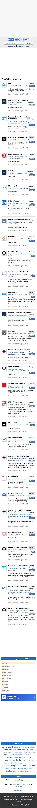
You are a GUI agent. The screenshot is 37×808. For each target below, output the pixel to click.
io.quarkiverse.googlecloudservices (20, 514)
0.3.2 (10, 256)
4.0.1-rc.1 (32, 295)
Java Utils (11, 331)
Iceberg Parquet (13, 201)
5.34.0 (30, 123)
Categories (12, 46)
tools (15, 771)
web (22, 771)
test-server (20, 496)
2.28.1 (29, 140)
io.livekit (11, 140)
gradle (15, 757)
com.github (12, 550)
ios (30, 757)
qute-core (23, 173)
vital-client (19, 425)
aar (3, 747)
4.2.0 (33, 334)
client (31, 750)
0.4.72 (33, 612)
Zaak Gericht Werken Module (18, 272)
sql (25, 768)
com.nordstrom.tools (15, 334)
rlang (29, 766)
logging (31, 760)
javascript (8, 760)
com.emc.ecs (12, 295)
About (27, 46)
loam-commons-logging (18, 157)
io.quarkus (11, 102)
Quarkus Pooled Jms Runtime (18, 456)
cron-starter (19, 535)
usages (31, 83)
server (7, 768)
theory (23, 404)
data (25, 752)
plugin (14, 766)
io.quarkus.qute (13, 173)
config (16, 752)
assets (32, 747)
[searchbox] (14, 43)
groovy (22, 757)
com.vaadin (12, 188)
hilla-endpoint (22, 188)
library (25, 760)
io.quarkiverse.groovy (15, 352)
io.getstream (12, 222)
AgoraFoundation (14, 366)
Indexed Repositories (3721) (18, 659)
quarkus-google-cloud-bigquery (19, 516)
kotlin (19, 760)
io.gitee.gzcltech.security (16, 386)
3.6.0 (25, 86)
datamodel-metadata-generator (19, 592)
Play (18, 784)
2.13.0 (27, 460)
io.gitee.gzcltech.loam (15, 156)
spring (20, 768)
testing (9, 771)
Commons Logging (15, 154)
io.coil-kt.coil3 (13, 86)
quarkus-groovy (13, 354)
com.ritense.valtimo (14, 274)
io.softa (10, 535)
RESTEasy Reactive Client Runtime (20, 312)
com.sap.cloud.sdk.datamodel (18, 590)
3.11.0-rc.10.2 (25, 371)
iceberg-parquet (29, 203)
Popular (20, 46)
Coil (9, 83)
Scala (15, 784)
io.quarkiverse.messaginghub (18, 458)
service (14, 768)
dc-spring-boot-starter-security (18, 612)
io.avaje (10, 239)
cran (21, 752)
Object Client (12, 292)
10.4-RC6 (29, 239)
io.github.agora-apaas (15, 369)
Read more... (18, 790)
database (31, 752)
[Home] (18, 41)
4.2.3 (21, 388)
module (21, 763)
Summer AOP (13, 251)
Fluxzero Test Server (15, 493)
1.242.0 (28, 496)
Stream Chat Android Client (18, 219)
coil (20, 86)
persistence (6, 766)
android (9, 747)
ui (18, 771)
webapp (28, 771)
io (27, 757)
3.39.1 (18, 104)
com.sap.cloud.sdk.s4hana (17, 440)
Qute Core (11, 171)
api (23, 747)
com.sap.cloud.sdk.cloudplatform (19, 121)
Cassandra (18, 786)
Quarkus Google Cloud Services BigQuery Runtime (19, 511)
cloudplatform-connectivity (17, 123)
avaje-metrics (19, 239)
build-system (15, 750)
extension (21, 755)
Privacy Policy (25, 805)
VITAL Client (12, 422)
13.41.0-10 (11, 276)
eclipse (7, 755)
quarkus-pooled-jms (16, 460)
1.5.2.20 (12, 205)
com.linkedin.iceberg (15, 203)
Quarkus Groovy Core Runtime (19, 350)
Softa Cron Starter (14, 532)
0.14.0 (31, 479)
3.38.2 (23, 354)
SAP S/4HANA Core (15, 437)
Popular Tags (18, 743)
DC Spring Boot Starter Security (19, 608)
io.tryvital (11, 425)
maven (7, 763)
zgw (24, 274)
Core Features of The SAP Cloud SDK (21, 566)
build (5, 750)
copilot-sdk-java (22, 550)
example (14, 755)
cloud (10, 752)
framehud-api (23, 479)
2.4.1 (26, 535)
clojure (5, 752)
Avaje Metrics (13, 236)
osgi (31, 763)
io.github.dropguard (15, 254)
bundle (25, 750)
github (9, 757)
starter (29, 768)
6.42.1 (15, 224)
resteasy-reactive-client (17, 317)
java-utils (27, 334)
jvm (14, 760)
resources (22, 766)
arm (27, 747)
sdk (33, 766)
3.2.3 (23, 158)
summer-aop (27, 254)
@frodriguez (26, 780)
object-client (23, 295)
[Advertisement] (18, 18)
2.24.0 (10, 518)
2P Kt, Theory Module (15, 402)
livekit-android (20, 140)
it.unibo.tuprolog (13, 404)
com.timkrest (12, 479)
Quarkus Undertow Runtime (18, 100)
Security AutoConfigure (16, 383)
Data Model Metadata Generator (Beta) (21, 586)
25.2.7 (30, 188)
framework (29, 755)
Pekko (28, 784)
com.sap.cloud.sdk (14, 568)
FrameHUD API (13, 476)
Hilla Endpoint (13, 186)
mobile (14, 763)
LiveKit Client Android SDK (17, 137)
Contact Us (16, 805)
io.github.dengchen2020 (16, 611)
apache (17, 747)
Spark (23, 784)
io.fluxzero (11, 496)
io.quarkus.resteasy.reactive (17, 315)
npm (27, 763)
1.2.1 (28, 404)
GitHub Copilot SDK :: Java (17, 547)
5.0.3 (26, 425)
